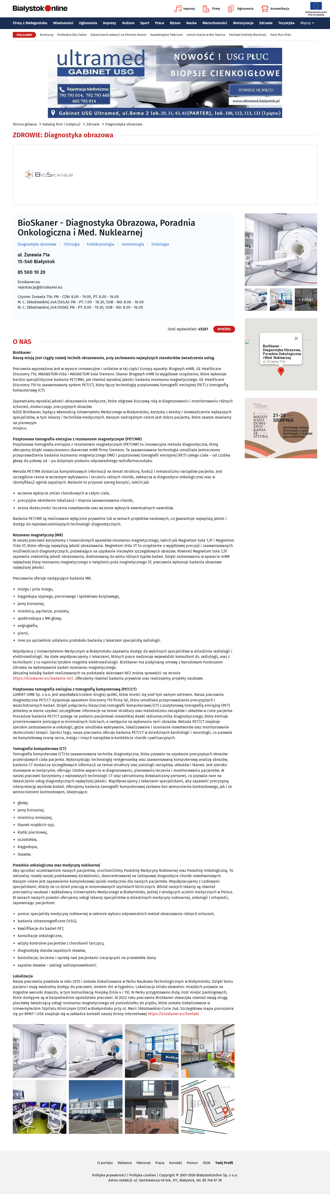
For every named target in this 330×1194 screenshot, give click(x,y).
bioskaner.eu (29, 282)
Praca (159, 23)
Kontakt (175, 1163)
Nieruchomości (214, 23)
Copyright (167, 1175)
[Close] (296, 338)
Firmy (216, 8)
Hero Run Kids (280, 34)
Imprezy (189, 8)
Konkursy (46, 34)
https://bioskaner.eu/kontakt (173, 1014)
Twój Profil (224, 1163)
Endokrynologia (100, 244)
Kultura (128, 23)
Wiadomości (63, 23)
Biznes (175, 23)
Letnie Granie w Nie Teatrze (206, 34)
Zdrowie (266, 23)
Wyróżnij (224, 329)
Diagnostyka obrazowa (123, 124)
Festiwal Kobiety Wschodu (247, 34)
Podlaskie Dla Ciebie (71, 34)
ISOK (206, 1163)
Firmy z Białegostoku (30, 23)
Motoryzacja (243, 23)
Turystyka (286, 23)
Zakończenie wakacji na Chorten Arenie (118, 34)
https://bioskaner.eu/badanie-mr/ (43, 678)
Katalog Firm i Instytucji (61, 124)
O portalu (105, 1163)
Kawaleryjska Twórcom (166, 34)
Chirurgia (72, 244)
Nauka (191, 23)
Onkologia (160, 244)
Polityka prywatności (109, 1175)
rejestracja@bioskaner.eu (40, 287)
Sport (144, 23)
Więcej (305, 23)
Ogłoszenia (245, 8)
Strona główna (25, 124)
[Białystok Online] (40, 8)
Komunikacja (280, 8)
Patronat (143, 1163)
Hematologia (133, 244)
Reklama (125, 1163)
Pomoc (192, 1163)
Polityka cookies (142, 1175)
